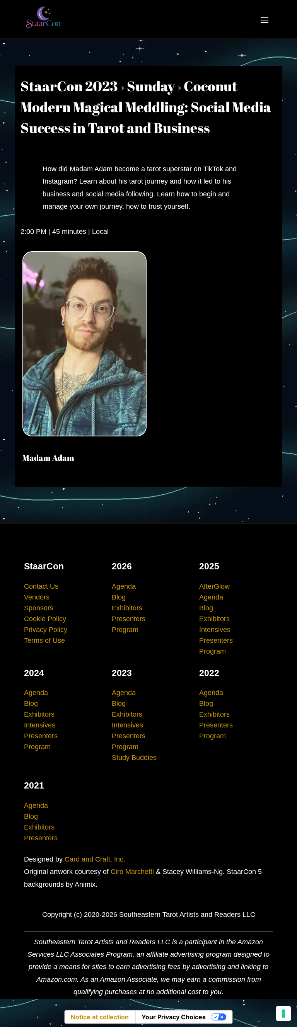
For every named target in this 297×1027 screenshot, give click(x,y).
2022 (209, 673)
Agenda (124, 586)
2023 (122, 673)
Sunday (151, 86)
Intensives (214, 629)
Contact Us (41, 586)
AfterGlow (214, 586)
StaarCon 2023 (69, 86)
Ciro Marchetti (132, 871)
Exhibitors (127, 608)
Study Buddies (134, 757)
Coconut (210, 86)
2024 (34, 673)
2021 (34, 785)
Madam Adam (48, 457)
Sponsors (38, 608)
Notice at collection (100, 1017)
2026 (122, 566)
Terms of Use (44, 640)
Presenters (128, 618)
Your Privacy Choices (174, 1017)
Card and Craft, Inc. (95, 859)
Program (125, 629)
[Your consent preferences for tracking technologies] (283, 1013)
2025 (209, 566)
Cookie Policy (45, 618)
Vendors (37, 597)
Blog (119, 597)
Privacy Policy (45, 629)
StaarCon (44, 566)
